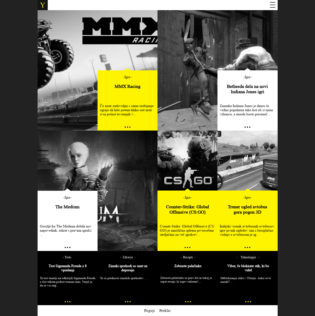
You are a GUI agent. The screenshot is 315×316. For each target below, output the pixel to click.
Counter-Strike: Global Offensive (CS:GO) (187, 209)
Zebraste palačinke (188, 266)
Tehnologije (248, 257)
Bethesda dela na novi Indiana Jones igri (247, 89)
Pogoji (149, 310)
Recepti (188, 257)
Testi (68, 257)
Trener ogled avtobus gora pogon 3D (247, 209)
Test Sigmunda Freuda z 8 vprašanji (68, 268)
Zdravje (128, 257)
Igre (127, 77)
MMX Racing (127, 86)
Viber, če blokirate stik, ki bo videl (248, 268)
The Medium (67, 206)
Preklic (165, 310)
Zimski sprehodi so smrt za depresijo (127, 268)
